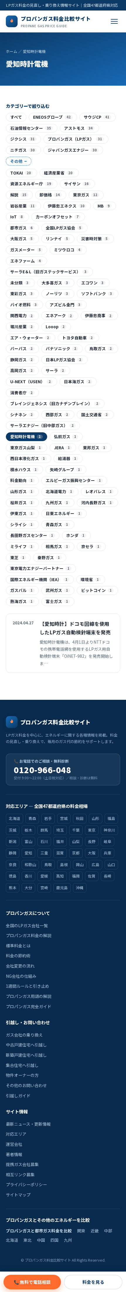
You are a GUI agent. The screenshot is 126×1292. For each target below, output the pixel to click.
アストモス (78, 128)
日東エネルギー (63, 513)
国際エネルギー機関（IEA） (38, 579)
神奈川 (109, 830)
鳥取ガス (100, 348)
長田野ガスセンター (31, 535)
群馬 (44, 830)
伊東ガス (21, 513)
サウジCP (96, 117)
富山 (28, 841)
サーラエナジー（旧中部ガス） (42, 425)
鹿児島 (62, 887)
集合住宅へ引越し (22, 1065)
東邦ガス (94, 447)
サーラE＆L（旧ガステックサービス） (48, 271)
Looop (55, 326)
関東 (81, 1231)
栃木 (28, 830)
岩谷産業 (22, 206)
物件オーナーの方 (22, 1075)
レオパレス (98, 491)
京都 (76, 853)
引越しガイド (18, 1095)
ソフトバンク (96, 293)
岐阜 (107, 841)
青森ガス (57, 524)
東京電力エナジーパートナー (39, 568)
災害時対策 (94, 238)
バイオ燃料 (23, 305)
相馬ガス (57, 546)
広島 (95, 864)
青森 (32, 818)
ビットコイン (96, 590)
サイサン (76, 183)
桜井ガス (21, 502)
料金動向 (21, 480)
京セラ (90, 546)
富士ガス (57, 601)
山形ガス (21, 491)
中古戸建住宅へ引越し (26, 1045)
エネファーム (25, 261)
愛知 (28, 853)
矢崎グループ (65, 469)
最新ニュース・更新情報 (28, 1124)
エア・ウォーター (29, 338)
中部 (108, 1231)
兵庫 (107, 853)
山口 (111, 864)
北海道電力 (59, 491)
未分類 (19, 283)
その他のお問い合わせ (26, 1085)
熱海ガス (21, 601)
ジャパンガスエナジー (72, 150)
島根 (64, 864)
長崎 (107, 876)
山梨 (76, 841)
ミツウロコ (67, 250)
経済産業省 (58, 173)
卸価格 (50, 195)
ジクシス (22, 139)
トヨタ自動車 (77, 338)
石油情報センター (30, 128)
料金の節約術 (18, 955)
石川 (44, 841)
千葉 (76, 830)
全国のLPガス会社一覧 (27, 925)
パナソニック (61, 348)
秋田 (80, 818)
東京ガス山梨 (25, 447)
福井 (60, 841)
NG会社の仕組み (21, 976)
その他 (18, 161)
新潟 (12, 841)
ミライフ (21, 546)
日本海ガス (77, 381)
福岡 (76, 876)
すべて (16, 117)
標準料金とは (18, 946)
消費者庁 (21, 392)
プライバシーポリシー (26, 1184)
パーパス (21, 348)
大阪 (92, 853)
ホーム (11, 51)
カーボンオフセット (57, 217)
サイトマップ (18, 1195)
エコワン (92, 283)
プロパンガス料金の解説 (28, 935)
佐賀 (92, 876)
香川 (28, 876)
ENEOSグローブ (52, 117)
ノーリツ (57, 293)
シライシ (21, 524)
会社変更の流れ (20, 966)
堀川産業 (21, 326)
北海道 (14, 818)
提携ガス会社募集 (22, 1164)
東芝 (17, 557)
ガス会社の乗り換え (24, 1035)
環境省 (90, 579)
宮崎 (44, 887)
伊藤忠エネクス (66, 206)
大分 (28, 887)
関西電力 (21, 315)
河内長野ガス (96, 502)
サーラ (55, 370)
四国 (54, 1240)
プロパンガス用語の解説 (28, 996)
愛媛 (44, 876)
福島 (111, 818)
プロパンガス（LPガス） (75, 139)
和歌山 (30, 864)
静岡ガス (21, 359)
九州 (68, 1240)
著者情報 (14, 1154)
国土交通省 (94, 414)
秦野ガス (49, 557)
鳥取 (48, 864)
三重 (44, 853)
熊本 (12, 887)
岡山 (80, 864)
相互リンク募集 (20, 1174)
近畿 (95, 1231)
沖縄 (80, 887)
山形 (95, 818)
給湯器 (67, 458)
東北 (27, 1240)
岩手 (48, 818)
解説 (18, 195)
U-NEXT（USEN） (30, 381)
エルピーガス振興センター (73, 480)
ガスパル (21, 590)
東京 (92, 830)
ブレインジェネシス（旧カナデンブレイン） (54, 403)
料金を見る (93, 1282)
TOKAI (20, 173)
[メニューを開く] (114, 21)
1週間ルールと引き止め (27, 986)
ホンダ (75, 535)
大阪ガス (21, 238)
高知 (60, 876)
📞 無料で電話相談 (32, 1282)
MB (104, 206)
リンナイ (57, 238)
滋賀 (60, 853)
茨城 (12, 830)
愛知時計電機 (25, 436)
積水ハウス (23, 469)
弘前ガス (65, 436)
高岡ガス (21, 370)
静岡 (12, 853)
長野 (92, 841)
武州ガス (57, 590)
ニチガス (22, 150)
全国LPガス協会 (63, 228)
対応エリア (16, 1134)
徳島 (12, 876)
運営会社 (14, 1144)
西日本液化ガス (27, 458)
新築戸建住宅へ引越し (26, 1055)
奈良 (12, 864)
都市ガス (21, 228)
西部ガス (57, 414)
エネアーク (59, 315)
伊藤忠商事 (98, 315)
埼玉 (60, 830)
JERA (62, 447)
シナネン (21, 414)
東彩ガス (21, 293)
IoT (16, 217)
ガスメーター (25, 250)
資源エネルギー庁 (30, 183)
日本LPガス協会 (63, 359)
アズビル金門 (65, 305)
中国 (41, 1240)
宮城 (64, 818)
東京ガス (85, 195)
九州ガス (57, 502)
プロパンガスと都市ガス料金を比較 (39, 1231)
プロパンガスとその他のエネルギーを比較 (48, 1220)
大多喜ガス (55, 283)
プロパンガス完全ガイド (28, 1006)
